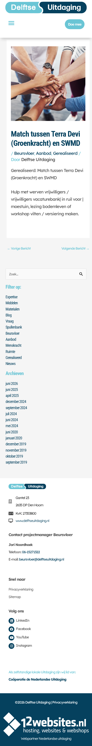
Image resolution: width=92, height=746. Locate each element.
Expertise (11, 297)
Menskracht (13, 345)
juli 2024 (11, 413)
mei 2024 (12, 425)
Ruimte (10, 351)
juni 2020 (12, 432)
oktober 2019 (14, 456)
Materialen (12, 309)
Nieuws (10, 363)
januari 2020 (14, 438)
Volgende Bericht (75, 248)
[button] (11, 23)
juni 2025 (12, 389)
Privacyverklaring (21, 589)
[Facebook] (11, 629)
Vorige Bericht (19, 248)
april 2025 (12, 395)
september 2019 (16, 462)
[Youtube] (11, 638)
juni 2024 (12, 419)
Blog (9, 315)
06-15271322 (31, 552)
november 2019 (16, 450)
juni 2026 (12, 383)
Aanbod (43, 153)
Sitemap (15, 597)
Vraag (9, 321)
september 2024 (16, 407)
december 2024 (16, 401)
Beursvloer (24, 153)
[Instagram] (11, 646)
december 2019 (16, 444)
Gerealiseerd (65, 153)
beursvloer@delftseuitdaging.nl (41, 559)
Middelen (12, 303)
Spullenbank (14, 327)
